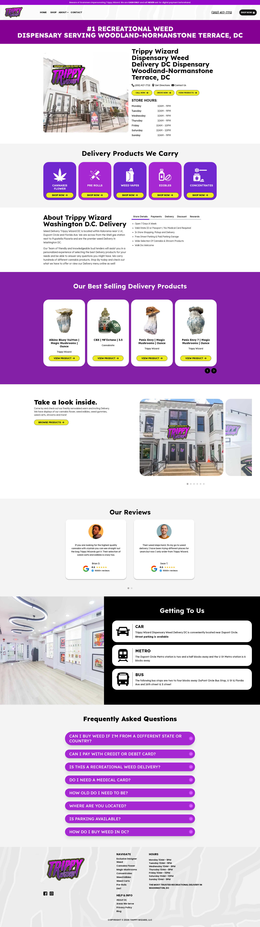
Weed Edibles (123, 877)
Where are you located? (97, 805)
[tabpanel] (174, 234)
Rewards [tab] (194, 216)
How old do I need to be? (98, 792)
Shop (53, 12)
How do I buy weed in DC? (99, 831)
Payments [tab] (156, 216)
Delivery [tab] (169, 216)
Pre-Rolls (121, 884)
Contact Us (180, 85)
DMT (118, 888)
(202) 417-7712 (221, 12)
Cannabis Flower (125, 865)
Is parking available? (95, 818)
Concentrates (124, 873)
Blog (118, 911)
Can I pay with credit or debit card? (112, 753)
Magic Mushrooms (126, 869)
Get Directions (162, 85)
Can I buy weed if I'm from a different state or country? (125, 738)
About (63, 12)
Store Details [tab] (140, 216)
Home (43, 12)
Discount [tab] (182, 216)
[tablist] (174, 217)
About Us (121, 899)
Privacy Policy (124, 907)
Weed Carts (123, 881)
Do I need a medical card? (100, 779)
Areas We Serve (125, 903)
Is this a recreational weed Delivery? (114, 766)
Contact (76, 12)
